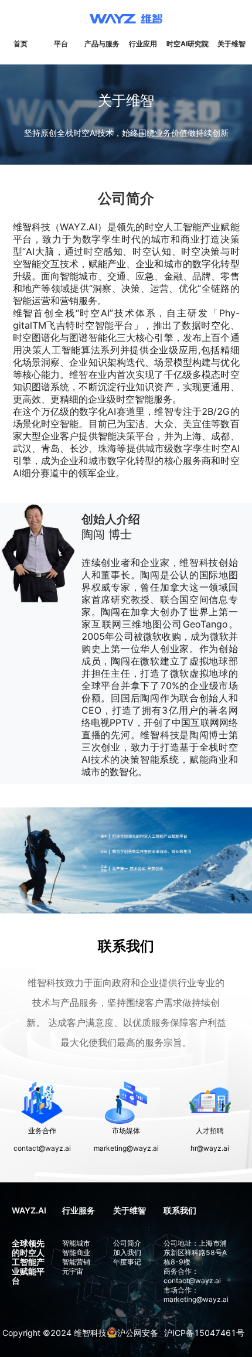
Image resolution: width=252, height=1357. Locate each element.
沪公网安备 (137, 1333)
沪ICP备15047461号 (204, 1333)
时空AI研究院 (187, 43)
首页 (20, 43)
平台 (61, 43)
